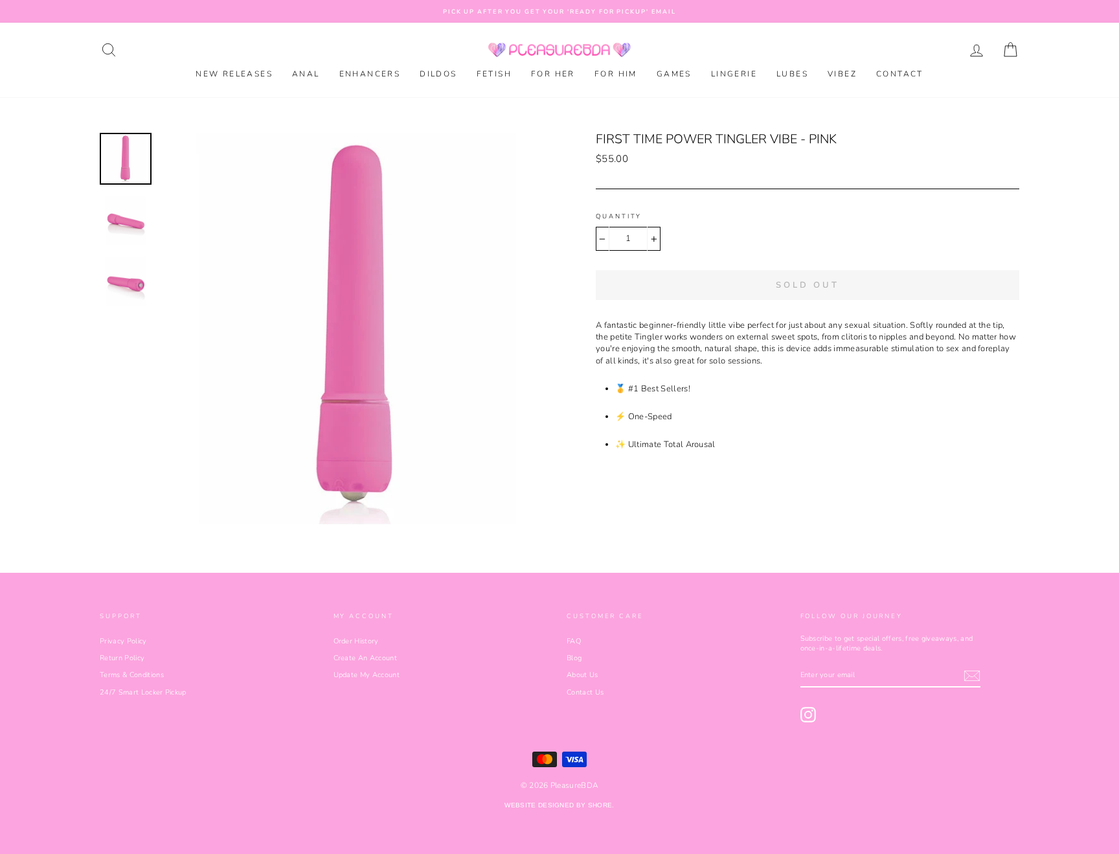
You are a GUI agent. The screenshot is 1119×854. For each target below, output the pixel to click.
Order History (356, 641)
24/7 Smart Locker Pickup (143, 692)
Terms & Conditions (132, 675)
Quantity (619, 216)
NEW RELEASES (234, 74)
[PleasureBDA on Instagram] (808, 714)
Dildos (438, 74)
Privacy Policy (123, 641)
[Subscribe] (972, 676)
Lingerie (734, 74)
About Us (582, 675)
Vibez (842, 74)
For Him (615, 74)
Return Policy (122, 658)
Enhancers (370, 74)
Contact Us (585, 692)
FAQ (574, 641)
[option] (559, 11)
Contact (899, 74)
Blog (574, 658)
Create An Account (365, 658)
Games (674, 74)
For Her (553, 74)
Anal (306, 74)
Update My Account (366, 675)
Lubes (792, 74)
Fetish (494, 74)
